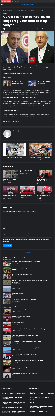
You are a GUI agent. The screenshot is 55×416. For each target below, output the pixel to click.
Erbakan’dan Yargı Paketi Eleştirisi (9, 196)
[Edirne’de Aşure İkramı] (27, 190)
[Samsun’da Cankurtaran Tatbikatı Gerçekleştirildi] (7, 350)
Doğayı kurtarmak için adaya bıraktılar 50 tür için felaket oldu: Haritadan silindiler (29, 1)
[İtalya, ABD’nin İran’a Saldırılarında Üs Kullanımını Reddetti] (44, 174)
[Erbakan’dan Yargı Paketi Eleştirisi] (10, 190)
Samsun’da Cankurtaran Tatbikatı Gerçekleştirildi (25, 348)
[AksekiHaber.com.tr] (27, 4)
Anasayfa (6, 10)
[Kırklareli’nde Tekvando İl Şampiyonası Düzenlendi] (7, 356)
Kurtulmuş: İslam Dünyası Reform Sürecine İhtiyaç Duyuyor (27, 360)
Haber (10, 10)
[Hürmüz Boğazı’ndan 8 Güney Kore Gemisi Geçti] (7, 289)
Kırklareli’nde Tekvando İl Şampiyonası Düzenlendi (25, 354)
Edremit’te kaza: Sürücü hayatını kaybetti (23, 367)
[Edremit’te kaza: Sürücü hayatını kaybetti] (7, 369)
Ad (4, 228)
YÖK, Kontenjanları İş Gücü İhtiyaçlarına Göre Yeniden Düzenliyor (44, 197)
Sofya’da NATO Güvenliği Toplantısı (26, 171)
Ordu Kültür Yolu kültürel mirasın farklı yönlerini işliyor (26, 261)
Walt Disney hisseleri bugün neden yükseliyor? (15, 257)
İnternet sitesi (32, 234)
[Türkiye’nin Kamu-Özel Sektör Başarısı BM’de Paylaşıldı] (7, 343)
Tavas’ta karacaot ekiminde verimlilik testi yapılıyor (26, 335)
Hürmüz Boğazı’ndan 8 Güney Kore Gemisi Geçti (24, 287)
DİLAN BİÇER (8, 28)
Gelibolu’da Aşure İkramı (43, 81)
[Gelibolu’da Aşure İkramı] (32, 83)
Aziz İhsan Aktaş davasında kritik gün (22, 274)
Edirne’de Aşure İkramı (26, 195)
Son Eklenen (27, 252)
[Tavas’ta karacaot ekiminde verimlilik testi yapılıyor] (7, 337)
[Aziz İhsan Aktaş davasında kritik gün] (7, 83)
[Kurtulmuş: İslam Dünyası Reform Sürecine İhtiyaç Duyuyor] (7, 362)
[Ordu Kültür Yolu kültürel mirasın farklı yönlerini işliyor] (7, 263)
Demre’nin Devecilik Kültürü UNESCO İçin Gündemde (25, 373)
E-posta (5, 234)
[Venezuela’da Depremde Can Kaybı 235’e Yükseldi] (10, 174)
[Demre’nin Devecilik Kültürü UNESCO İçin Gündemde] (7, 375)
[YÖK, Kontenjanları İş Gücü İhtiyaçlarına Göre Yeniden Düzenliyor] (44, 190)
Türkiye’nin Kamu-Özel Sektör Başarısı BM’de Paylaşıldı (26, 341)
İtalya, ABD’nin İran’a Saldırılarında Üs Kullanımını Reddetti (44, 181)
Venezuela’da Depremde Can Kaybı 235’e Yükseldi (9, 180)
